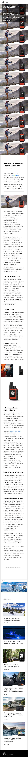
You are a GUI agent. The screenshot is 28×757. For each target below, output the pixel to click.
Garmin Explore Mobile (15, 431)
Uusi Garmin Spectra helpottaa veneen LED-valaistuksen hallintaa (13, 642)
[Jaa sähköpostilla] (20, 571)
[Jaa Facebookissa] (10, 571)
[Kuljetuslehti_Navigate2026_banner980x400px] (14, 588)
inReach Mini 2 (15, 175)
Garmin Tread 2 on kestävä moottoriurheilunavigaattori (12, 619)
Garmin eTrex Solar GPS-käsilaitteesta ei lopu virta (11, 665)
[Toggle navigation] (7, 2)
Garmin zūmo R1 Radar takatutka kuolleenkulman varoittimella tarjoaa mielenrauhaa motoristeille (13, 689)
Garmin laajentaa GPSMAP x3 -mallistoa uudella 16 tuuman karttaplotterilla (13, 739)
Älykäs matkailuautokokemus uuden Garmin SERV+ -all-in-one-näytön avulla (13, 714)
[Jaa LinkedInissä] (15, 571)
